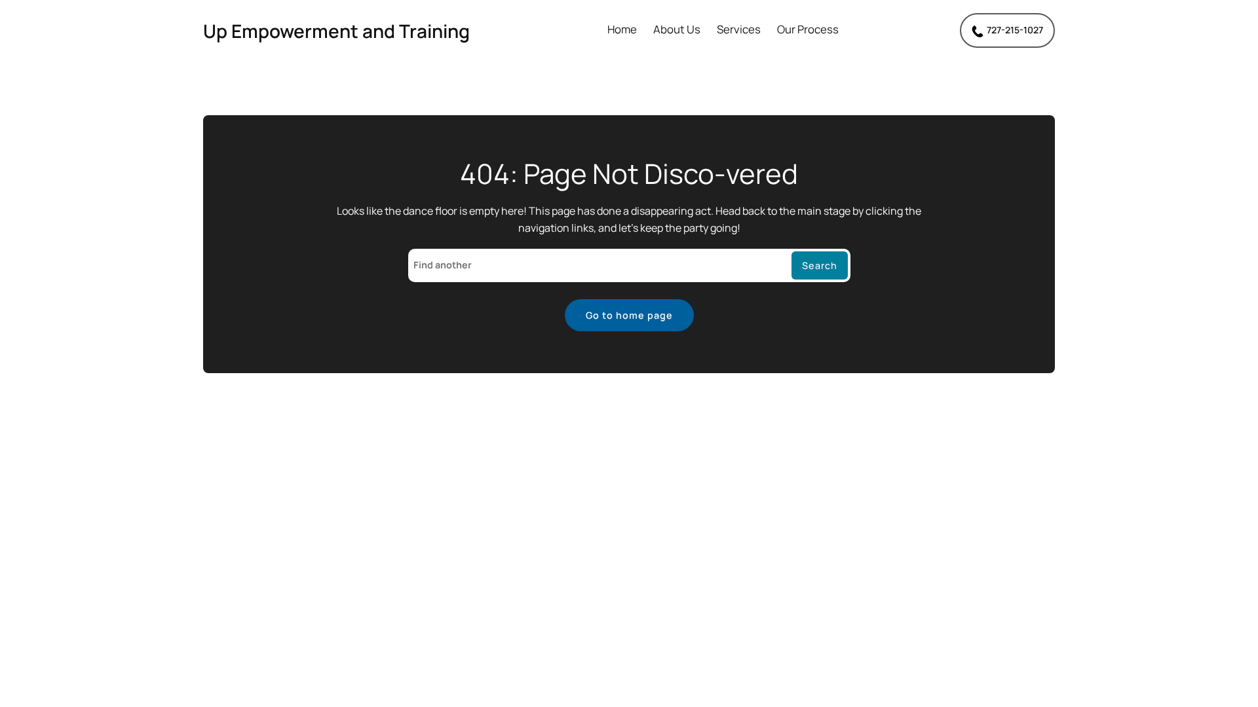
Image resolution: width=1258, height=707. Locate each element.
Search (819, 265)
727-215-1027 (1015, 30)
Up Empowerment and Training (336, 30)
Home (622, 30)
